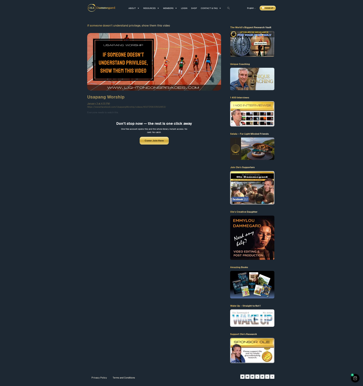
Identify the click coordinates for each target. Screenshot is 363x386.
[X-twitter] (257, 377)
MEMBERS (168, 8)
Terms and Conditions (124, 377)
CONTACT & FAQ (209, 8)
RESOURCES (149, 8)
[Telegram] (242, 377)
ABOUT (132, 8)
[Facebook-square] (252, 377)
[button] (228, 8)
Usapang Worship (105, 97)
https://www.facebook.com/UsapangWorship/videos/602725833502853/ (126, 106)
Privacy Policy (99, 377)
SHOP (194, 8)
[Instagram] (267, 377)
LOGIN (184, 8)
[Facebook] (247, 377)
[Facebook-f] (272, 377)
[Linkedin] (262, 377)
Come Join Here (154, 140)
